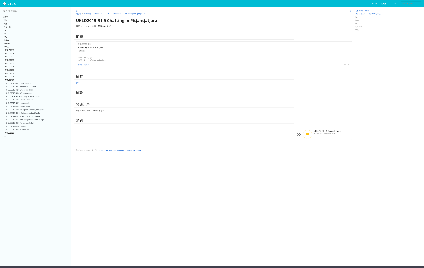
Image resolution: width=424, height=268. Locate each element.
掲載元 (86, 64)
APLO (6, 33)
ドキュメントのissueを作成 (369, 14)
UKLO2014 (9, 63)
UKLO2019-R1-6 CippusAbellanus (19, 100)
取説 (5, 20)
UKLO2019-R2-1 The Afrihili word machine (23, 116)
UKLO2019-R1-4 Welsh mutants (18, 93)
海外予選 (7, 43)
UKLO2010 (9, 50)
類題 (357, 29)
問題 (80, 64)
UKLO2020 (9, 133)
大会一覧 (7, 27)
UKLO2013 (9, 60)
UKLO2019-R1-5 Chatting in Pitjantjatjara (23, 96)
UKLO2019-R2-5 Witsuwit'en (17, 129)
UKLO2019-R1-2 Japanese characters (21, 86)
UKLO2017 (9, 73)
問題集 (5, 17)
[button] (345, 64)
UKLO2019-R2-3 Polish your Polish (20, 123)
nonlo (6, 136)
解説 (357, 23)
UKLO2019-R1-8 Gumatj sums (18, 106)
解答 (357, 20)
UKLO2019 (9, 80)
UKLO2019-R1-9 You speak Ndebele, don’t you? (25, 110)
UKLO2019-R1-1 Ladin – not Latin (19, 83)
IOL (5, 30)
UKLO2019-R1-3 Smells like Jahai (19, 90)
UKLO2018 (9, 76)
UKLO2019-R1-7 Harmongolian (18, 103)
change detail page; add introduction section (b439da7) (119, 150)
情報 (357, 17)
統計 (5, 24)
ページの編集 (363, 10)
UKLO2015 (9, 67)
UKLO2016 (9, 70)
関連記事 (358, 26)
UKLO (6, 47)
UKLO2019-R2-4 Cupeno (16, 126)
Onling (6, 40)
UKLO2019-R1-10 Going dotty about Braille (23, 113)
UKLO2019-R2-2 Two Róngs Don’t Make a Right (25, 120)
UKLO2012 (9, 57)
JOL (5, 37)
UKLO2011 (9, 53)
